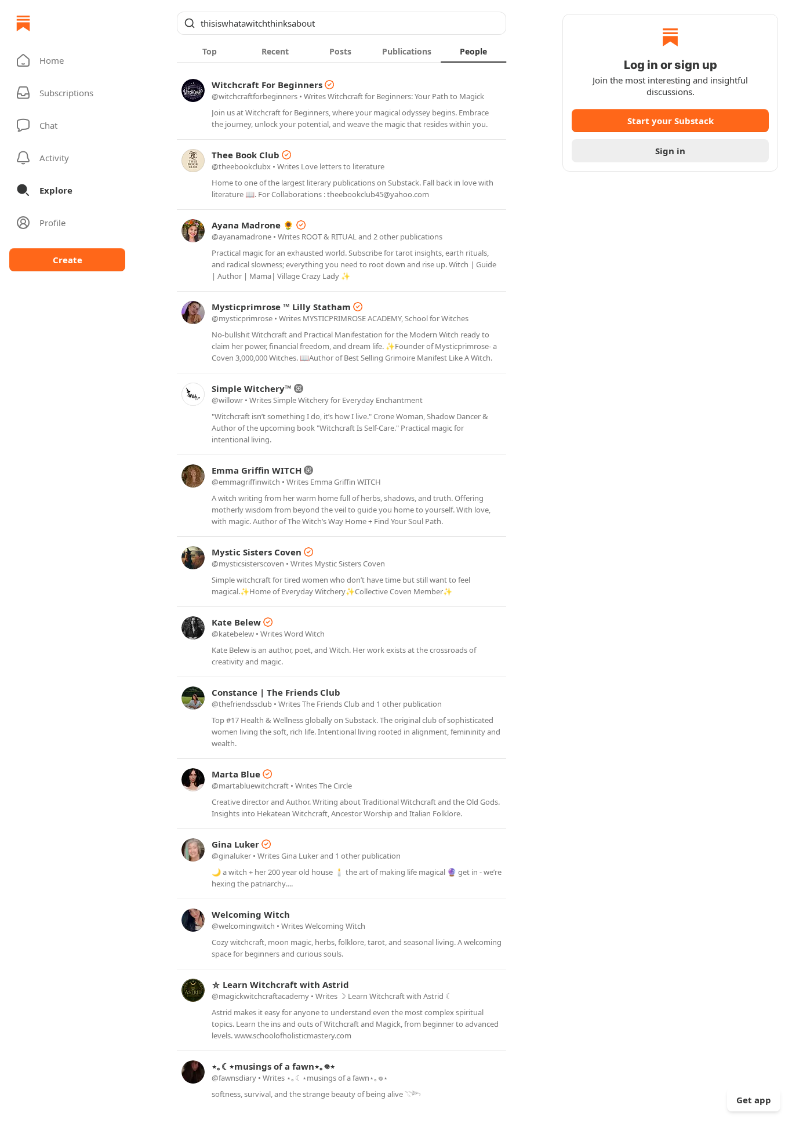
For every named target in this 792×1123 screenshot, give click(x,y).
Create (67, 260)
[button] (67, 60)
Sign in (670, 151)
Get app (753, 1100)
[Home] (23, 23)
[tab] (209, 51)
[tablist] (341, 51)
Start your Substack (670, 120)
